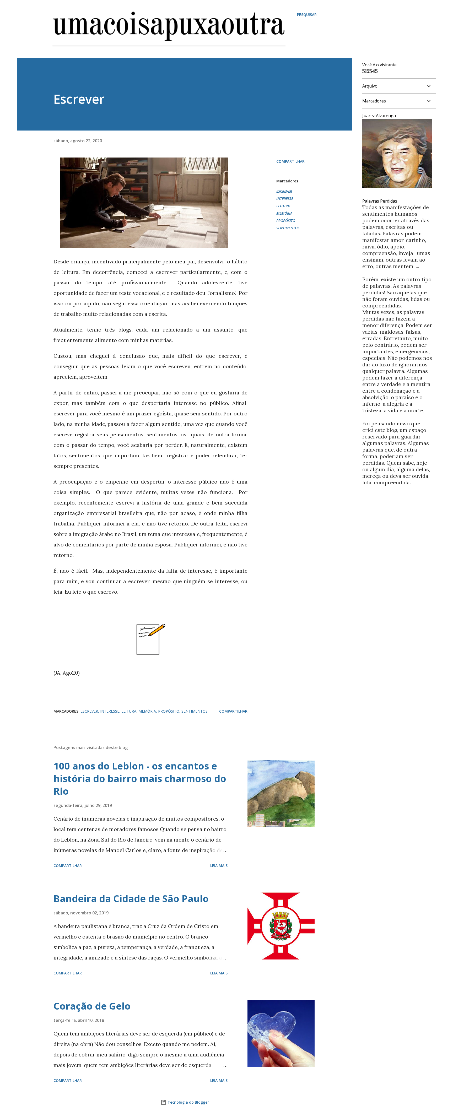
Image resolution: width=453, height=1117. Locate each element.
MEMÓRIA (284, 213)
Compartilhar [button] (290, 161)
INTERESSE (284, 198)
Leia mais (219, 865)
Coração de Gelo (92, 1006)
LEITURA (283, 205)
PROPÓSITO (285, 220)
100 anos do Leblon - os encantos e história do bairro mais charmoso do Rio (139, 779)
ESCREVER (284, 191)
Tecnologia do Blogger (187, 1102)
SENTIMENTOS (287, 227)
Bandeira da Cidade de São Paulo (131, 898)
